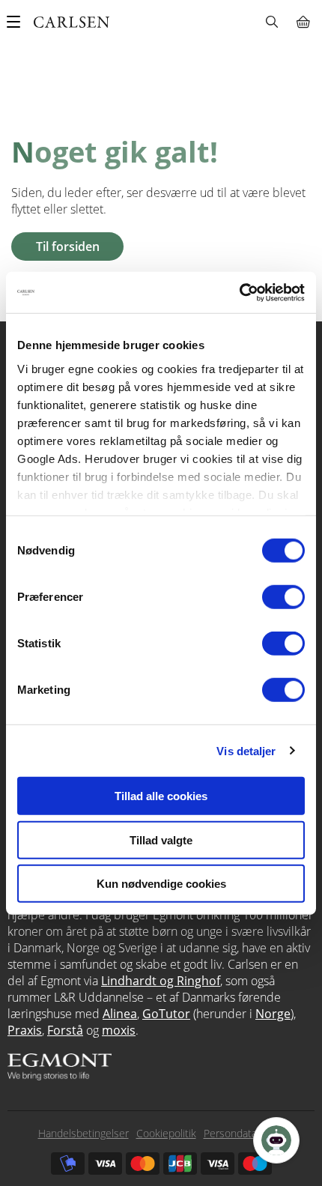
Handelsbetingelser (83, 1133)
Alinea (120, 1013)
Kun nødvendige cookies (161, 883)
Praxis (24, 1030)
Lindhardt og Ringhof (160, 980)
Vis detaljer (246, 750)
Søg (271, 21)
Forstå (65, 1030)
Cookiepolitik (166, 1133)
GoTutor (166, 1013)
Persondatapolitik (244, 1133)
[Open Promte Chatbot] (276, 1140)
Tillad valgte (161, 839)
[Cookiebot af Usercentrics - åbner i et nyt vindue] (239, 292)
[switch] (283, 597)
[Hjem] (71, 22)
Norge (273, 1013)
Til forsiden (68, 246)
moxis (119, 1030)
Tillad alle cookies (161, 796)
